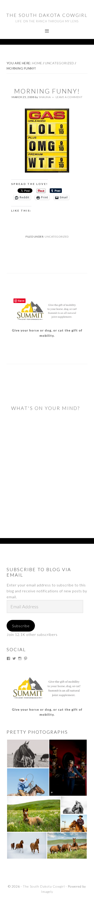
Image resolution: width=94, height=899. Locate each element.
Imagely (47, 892)
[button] (28, 753)
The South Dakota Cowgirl (47, 15)
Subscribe (21, 626)
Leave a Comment (69, 97)
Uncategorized (57, 236)
